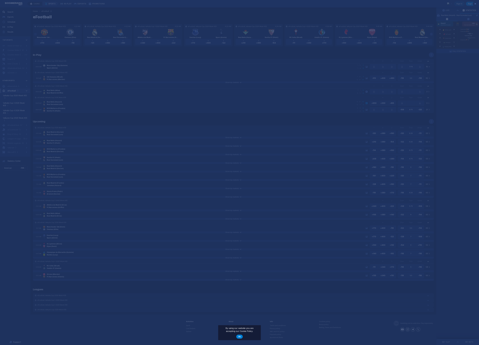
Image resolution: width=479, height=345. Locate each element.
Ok (239, 337)
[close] (475, 3)
